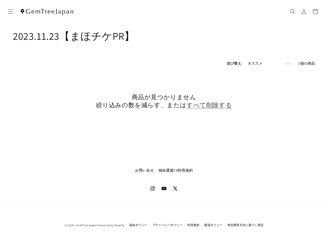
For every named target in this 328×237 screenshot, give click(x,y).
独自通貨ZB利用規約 (176, 170)
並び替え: (235, 63)
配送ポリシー (213, 225)
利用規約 (193, 225)
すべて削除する (209, 105)
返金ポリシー (138, 225)
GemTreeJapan (86, 225)
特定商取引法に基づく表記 (245, 225)
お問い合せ (144, 170)
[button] (10, 11)
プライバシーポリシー (167, 225)
